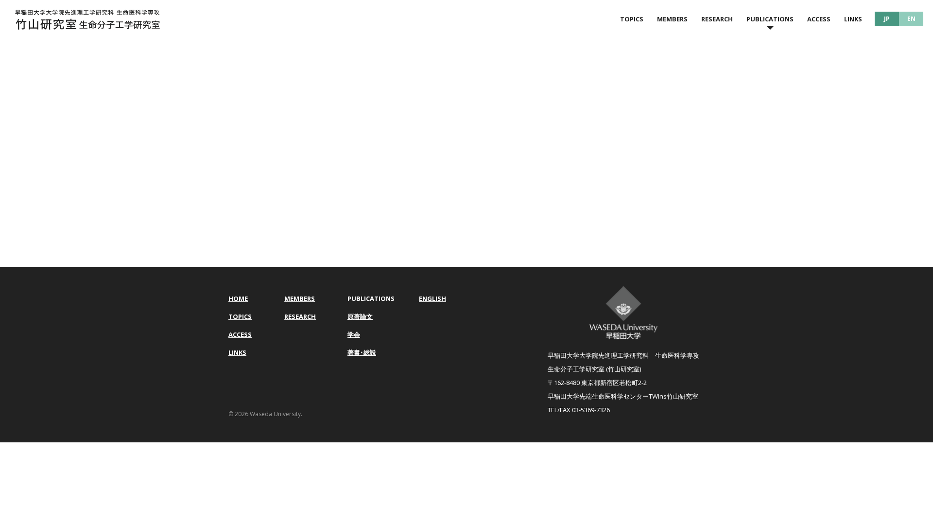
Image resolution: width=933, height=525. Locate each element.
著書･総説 (361, 352)
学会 (353, 334)
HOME (238, 298)
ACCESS (818, 19)
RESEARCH (717, 19)
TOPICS (631, 19)
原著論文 (360, 316)
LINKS (853, 19)
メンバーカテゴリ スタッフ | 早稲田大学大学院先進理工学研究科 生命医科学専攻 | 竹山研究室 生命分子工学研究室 (87, 19)
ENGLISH (432, 298)
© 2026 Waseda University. (265, 414)
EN (911, 19)
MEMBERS (672, 19)
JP (887, 19)
